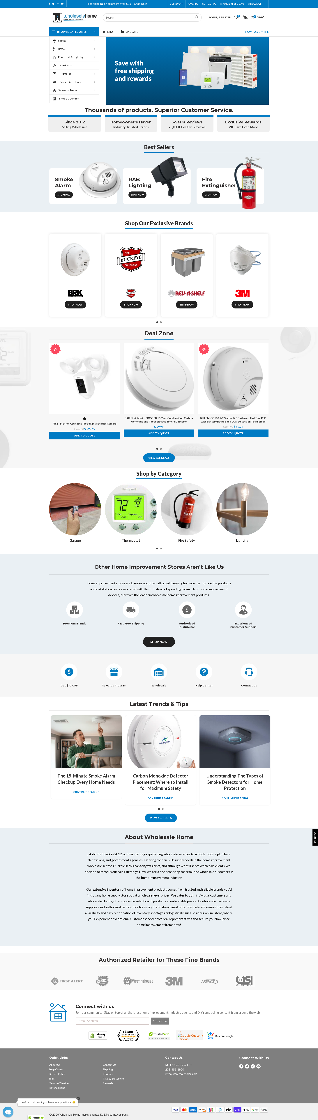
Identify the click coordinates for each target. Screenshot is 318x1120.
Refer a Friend (57, 1087)
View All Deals (158, 457)
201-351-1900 (174, 1069)
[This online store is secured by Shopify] (98, 1036)
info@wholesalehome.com (181, 1073)
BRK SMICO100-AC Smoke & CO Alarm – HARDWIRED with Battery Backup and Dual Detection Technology (233, 419)
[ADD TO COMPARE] (117, 357)
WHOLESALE (255, 3)
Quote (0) (315, 837)
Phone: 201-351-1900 (232, 3)
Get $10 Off (176, 3)
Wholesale (158, 685)
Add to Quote (84, 435)
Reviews (108, 1073)
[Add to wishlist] (117, 349)
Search (196, 17)
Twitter (53, 3)
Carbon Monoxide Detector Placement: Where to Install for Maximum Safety (160, 782)
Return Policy (57, 1073)
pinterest (62, 3)
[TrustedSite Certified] (159, 1035)
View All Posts (161, 817)
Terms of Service (59, 1083)
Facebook (49, 3)
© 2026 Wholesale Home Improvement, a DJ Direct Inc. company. (88, 1114)
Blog (51, 1078)
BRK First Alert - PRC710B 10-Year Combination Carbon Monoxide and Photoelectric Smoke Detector (159, 419)
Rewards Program (114, 685)
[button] (8, 1112)
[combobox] (152, 17)
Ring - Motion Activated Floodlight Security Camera (84, 423)
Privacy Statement (113, 1078)
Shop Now (63, 194)
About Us (54, 1064)
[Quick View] (117, 366)
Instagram (58, 3)
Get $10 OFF (69, 685)
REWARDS (193, 3)
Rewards (108, 1083)
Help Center (204, 685)
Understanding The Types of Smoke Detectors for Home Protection (235, 782)
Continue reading (86, 792)
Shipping (108, 1069)
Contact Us (209, 3)
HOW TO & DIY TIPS (257, 31)
